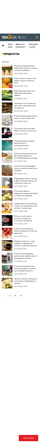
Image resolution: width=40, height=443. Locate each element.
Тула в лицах (10, 45)
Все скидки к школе (33, 45)
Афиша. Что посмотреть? (20, 45)
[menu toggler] (37, 37)
